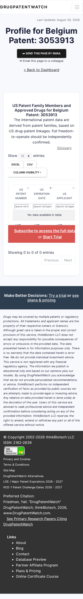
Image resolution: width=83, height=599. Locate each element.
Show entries (26, 155)
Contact (22, 554)
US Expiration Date (42, 194)
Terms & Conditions (16, 464)
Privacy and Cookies (17, 459)
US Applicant (64, 196)
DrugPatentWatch (24, 7)
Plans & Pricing (28, 571)
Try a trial (57, 295)
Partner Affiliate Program (37, 565)
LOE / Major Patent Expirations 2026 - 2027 (33, 481)
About (21, 542)
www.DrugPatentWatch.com (26, 513)
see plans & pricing (53, 297)
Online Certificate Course (37, 576)
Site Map (9, 470)
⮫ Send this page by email (41, 53)
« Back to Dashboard (41, 70)
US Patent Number (21, 194)
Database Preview (31, 559)
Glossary (64, 148)
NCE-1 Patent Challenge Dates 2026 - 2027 (32, 487)
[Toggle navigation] (77, 7)
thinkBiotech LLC (60, 437)
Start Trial (52, 237)
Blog (19, 548)
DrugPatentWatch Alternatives (23, 476)
